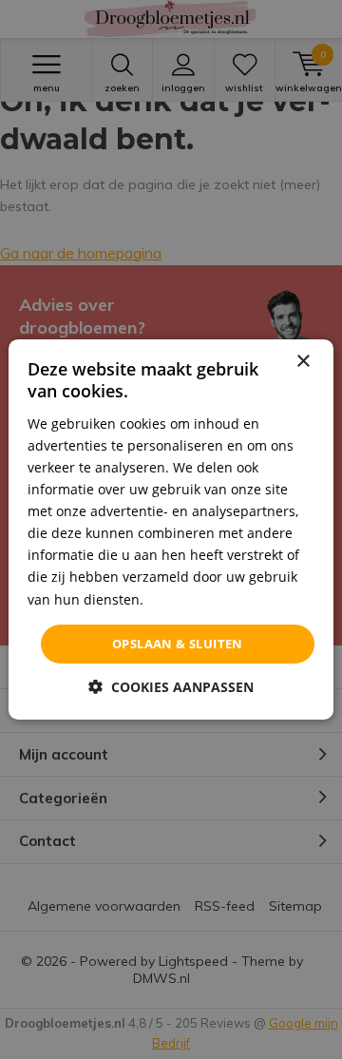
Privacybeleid (189, 598)
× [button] (302, 362)
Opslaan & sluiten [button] (177, 643)
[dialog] (171, 529)
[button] (171, 687)
